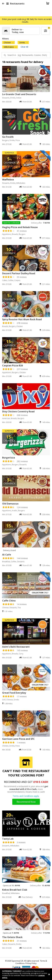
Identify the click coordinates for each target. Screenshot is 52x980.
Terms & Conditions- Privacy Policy (31, 962)
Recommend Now (26, 801)
